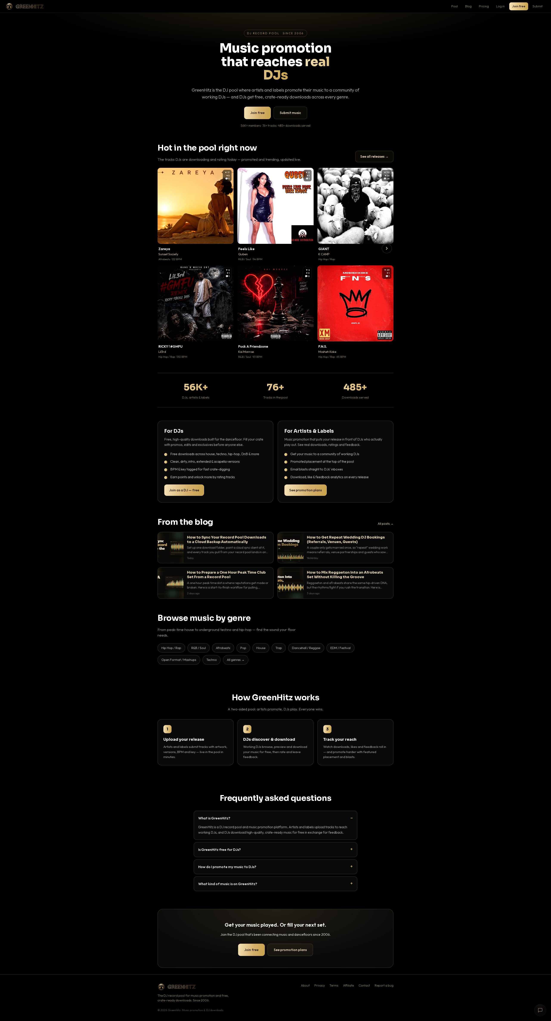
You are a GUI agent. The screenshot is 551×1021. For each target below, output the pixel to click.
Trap (279, 648)
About (305, 985)
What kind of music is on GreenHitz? (227, 883)
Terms (334, 985)
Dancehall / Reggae (306, 648)
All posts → (385, 524)
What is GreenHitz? (214, 818)
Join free (518, 6)
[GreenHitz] (25, 6)
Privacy (319, 985)
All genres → (236, 660)
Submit (538, 6)
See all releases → (374, 156)
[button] (227, 237)
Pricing (484, 6)
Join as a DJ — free (184, 490)
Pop (243, 648)
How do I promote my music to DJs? (227, 866)
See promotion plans (305, 490)
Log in (500, 6)
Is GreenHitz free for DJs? (219, 849)
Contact (364, 985)
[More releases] (387, 248)
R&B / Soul (198, 648)
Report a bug (384, 985)
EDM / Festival (340, 648)
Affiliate (348, 985)
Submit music (290, 113)
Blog (468, 6)
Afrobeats (223, 648)
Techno (211, 660)
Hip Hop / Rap (171, 648)
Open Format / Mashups (178, 660)
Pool (454, 6)
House (260, 648)
